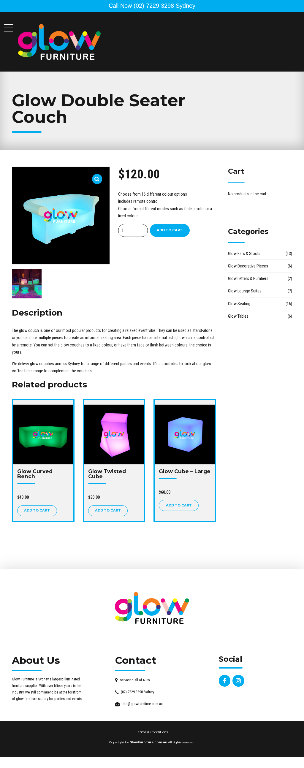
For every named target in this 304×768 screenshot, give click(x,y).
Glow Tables (238, 316)
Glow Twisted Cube (107, 473)
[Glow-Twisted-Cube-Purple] (114, 434)
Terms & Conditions (152, 732)
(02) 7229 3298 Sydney (152, 5)
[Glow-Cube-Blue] (185, 434)
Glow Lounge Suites (245, 291)
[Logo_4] (152, 608)
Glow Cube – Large (184, 471)
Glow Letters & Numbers (248, 278)
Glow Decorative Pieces (248, 266)
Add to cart (170, 230)
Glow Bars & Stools (244, 253)
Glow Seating (239, 303)
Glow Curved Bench (35, 473)
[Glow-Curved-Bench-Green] (43, 434)
